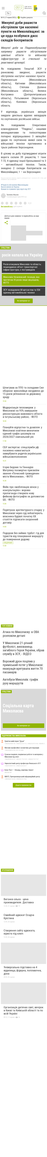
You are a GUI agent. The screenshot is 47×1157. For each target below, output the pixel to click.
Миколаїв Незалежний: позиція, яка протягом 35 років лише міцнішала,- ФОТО (21, 280)
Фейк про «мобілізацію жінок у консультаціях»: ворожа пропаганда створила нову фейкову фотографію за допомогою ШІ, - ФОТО (23, 493)
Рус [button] (8, 13)
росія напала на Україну (22, 255)
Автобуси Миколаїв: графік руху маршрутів (20, 681)
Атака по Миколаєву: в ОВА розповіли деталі (21, 633)
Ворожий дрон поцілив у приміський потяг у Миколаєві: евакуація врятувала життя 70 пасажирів (23, 666)
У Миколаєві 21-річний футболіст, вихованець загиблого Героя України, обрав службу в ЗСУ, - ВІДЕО (23, 648)
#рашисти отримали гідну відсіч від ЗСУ (16, 189)
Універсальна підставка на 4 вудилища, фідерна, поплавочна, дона (22, 970)
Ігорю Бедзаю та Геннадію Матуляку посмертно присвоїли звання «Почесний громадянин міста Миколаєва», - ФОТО (21, 472)
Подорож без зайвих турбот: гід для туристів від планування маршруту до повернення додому (23, 536)
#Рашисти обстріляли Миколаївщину (14, 185)
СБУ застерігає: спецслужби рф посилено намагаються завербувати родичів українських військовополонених (22, 452)
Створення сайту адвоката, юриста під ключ (19, 932)
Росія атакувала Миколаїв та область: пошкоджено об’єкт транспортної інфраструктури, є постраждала (22, 267)
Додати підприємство (23, 785)
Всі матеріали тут (23, 301)
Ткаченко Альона (12, 195)
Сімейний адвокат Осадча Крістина (19, 916)
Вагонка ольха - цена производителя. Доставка (19, 901)
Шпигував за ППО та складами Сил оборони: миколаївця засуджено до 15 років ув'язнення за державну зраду (23, 392)
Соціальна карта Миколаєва (18, 708)
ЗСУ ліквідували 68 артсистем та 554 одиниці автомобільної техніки (21, 291)
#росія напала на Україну (10, 187)
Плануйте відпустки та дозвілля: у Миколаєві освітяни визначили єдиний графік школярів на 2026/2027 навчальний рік (22, 432)
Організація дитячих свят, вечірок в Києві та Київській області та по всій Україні (23, 1010)
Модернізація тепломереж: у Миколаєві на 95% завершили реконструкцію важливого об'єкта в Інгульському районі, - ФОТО (22, 412)
